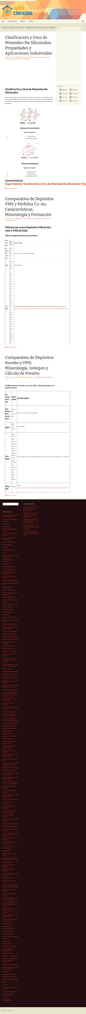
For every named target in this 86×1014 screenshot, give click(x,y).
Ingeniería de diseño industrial (10, 639)
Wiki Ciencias (6, 1010)
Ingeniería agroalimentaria (9, 590)
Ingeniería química (7, 943)
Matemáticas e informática (9, 974)
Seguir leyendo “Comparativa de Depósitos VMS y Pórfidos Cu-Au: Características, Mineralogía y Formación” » (41, 308)
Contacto (31, 21)
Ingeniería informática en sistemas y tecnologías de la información (10, 910)
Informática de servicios (9, 566)
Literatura (75, 93)
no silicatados (19, 59)
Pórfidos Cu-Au (9, 220)
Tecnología (5, 984)
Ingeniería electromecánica (9, 736)
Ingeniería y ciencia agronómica (10, 956)
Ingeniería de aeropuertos (9, 634)
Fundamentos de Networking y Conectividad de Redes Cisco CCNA (31, 533)
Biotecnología (6, 526)
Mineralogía (48, 377)
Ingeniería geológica (8, 862)
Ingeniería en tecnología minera (10, 826)
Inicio (3, 21)
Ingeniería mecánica (8, 931)
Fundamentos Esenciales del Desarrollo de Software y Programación (31, 514)
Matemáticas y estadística (9, 977)
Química (5, 982)
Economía (75, 101)
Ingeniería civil (6, 614)
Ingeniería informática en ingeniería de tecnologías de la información (10, 904)
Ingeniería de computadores (10, 636)
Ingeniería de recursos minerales (25, 57)
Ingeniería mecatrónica (8, 934)
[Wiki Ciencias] (43, 9)
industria (7, 59)
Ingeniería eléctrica (7, 733)
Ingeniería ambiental (8, 609)
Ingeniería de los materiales (10, 651)
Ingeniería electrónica (8, 739)
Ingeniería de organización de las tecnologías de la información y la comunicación (10, 694)
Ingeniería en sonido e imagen (10, 823)
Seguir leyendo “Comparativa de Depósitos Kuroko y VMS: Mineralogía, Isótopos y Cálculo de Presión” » (43, 488)
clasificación (46, 57)
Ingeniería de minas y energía (10, 671)
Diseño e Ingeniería (7, 545)
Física (4, 552)
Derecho (64, 101)
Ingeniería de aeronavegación (10, 631)
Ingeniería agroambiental (9, 597)
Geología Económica (41, 218)
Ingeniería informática (8, 878)
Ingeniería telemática (8, 953)
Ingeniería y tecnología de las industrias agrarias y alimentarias (10, 960)
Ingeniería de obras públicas (10, 674)
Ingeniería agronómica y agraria (10, 604)
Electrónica (5, 547)
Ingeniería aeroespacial (8, 569)
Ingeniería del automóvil (9, 725)
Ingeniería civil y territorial (9, 617)
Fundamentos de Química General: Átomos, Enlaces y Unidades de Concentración (31, 521)
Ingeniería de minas (7, 669)
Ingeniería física (7, 851)
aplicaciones (39, 57)
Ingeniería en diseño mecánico (10, 767)
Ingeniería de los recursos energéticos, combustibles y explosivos (10, 660)
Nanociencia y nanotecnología (10, 979)
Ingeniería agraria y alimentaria (10, 580)
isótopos (38, 377)
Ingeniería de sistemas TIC (9, 711)
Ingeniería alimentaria (8, 607)
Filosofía (74, 97)
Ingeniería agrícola (7, 587)
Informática (5, 564)
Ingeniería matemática (8, 929)
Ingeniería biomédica (8, 612)
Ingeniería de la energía (8, 648)
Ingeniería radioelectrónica (9, 946)
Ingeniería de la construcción (10, 646)
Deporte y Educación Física (9, 542)
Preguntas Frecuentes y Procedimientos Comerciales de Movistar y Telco (31, 527)
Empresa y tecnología (8, 550)
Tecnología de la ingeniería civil (10, 991)
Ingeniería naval (6, 941)
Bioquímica (5, 524)
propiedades (26, 59)
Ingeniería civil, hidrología (9, 624)
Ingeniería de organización (9, 690)
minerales (12, 59)
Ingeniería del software (8, 731)
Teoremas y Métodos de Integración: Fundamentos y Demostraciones (31, 508)
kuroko (49, 218)
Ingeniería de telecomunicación (10, 723)
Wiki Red (22, 21)
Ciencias (64, 90)
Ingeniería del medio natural (10, 728)
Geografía (65, 93)
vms (14, 220)
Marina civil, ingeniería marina (10, 964)
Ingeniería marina (7, 923)
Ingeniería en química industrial (10, 799)
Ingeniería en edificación (9, 770)
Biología (74, 90)
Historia (64, 97)
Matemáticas (6, 971)
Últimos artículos (12, 21)
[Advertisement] (20, 75)
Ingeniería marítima (7, 926)
